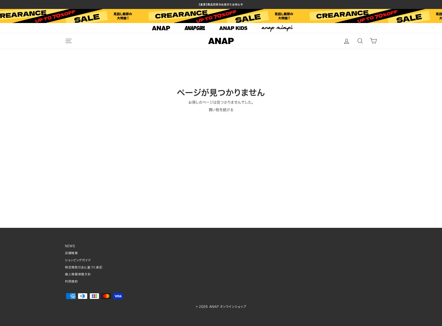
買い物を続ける (221, 109)
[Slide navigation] (221, 28)
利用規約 (71, 281)
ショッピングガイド (78, 260)
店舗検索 (71, 253)
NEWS (70, 246)
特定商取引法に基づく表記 (83, 267)
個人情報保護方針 (78, 274)
